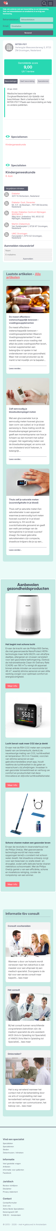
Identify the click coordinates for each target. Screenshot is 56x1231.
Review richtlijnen (10, 1185)
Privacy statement (10, 1192)
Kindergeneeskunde (16, 144)
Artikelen (6, 1167)
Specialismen (8, 1146)
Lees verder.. (15, 368)
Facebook (7, 1173)
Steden (6, 1149)
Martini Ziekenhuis (21, 224)
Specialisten (8, 1143)
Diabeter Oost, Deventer (23, 202)
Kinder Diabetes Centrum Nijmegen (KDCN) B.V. (29, 213)
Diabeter (16, 193)
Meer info (12, 686)
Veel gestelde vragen (12, 1163)
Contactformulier (10, 1203)
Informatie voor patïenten (13, 1170)
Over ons (7, 1206)
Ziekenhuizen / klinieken (13, 1153)
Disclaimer (7, 1189)
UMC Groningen (19, 233)
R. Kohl (9, 176)
